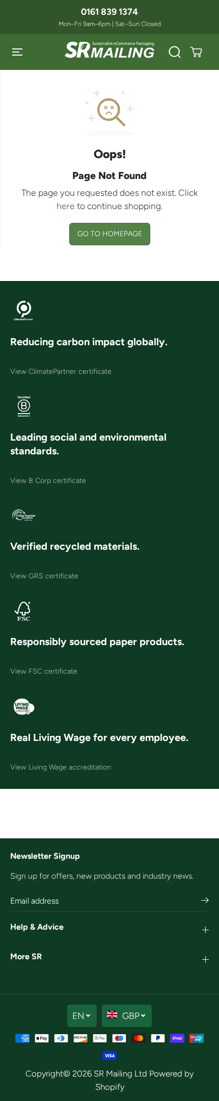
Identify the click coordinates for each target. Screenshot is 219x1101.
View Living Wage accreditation (60, 767)
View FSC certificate (43, 671)
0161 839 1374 (109, 11)
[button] (18, 52)
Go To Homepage (109, 233)
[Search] (174, 52)
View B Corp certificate (48, 480)
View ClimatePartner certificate (61, 371)
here (66, 205)
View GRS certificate (44, 576)
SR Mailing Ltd (120, 1073)
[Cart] (196, 52)
